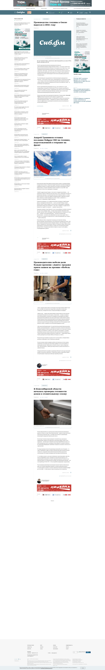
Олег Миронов (44, 365)
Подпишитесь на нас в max (66, 109)
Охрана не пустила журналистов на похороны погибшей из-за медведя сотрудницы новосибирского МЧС (21, 74)
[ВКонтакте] (40, 148)
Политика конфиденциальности (58, 663)
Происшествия (30, 645)
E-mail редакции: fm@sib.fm (76, 661)
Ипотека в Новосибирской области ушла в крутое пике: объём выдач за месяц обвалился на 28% (22, 24)
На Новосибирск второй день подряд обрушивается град (21, 124)
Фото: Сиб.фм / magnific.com (39, 425)
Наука (41, 648)
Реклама (29, 651)
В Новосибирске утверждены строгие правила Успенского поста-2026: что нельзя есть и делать (21, 112)
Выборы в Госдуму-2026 (30, 8)
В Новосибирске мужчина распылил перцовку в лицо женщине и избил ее (21, 135)
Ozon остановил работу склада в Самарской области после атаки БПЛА (21, 157)
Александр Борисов (45, 114)
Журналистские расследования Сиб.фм (60, 8)
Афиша (54, 645)
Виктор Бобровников (45, 480)
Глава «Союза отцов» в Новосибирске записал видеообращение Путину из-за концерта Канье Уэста (21, 145)
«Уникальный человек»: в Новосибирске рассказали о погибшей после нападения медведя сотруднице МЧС (22, 162)
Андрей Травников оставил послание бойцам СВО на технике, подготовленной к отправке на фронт (22, 52)
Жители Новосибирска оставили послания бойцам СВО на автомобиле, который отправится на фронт (22, 96)
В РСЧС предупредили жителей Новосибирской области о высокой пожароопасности (20, 129)
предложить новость (19, 20)
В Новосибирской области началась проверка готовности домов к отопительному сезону (21, 58)
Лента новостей (18, 18)
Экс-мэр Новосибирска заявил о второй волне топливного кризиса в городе (21, 69)
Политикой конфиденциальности (46, 668)
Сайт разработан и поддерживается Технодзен (79, 664)
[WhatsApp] (43, 148)
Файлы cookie (55, 665)
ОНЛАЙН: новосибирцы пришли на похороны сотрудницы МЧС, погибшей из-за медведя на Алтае (22, 173)
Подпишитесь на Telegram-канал (53, 58)
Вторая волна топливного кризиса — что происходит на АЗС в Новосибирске (21, 140)
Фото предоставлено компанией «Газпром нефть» (43, 56)
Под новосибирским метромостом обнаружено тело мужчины (20, 91)
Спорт (67, 648)
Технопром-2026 (17, 8)
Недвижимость (69, 645)
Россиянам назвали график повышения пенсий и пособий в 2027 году (21, 107)
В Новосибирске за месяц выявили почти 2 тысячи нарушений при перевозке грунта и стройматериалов (22, 178)
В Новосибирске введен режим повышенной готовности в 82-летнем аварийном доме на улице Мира (21, 118)
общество (44, 385)
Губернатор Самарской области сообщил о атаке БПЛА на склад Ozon (22, 167)
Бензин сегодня (44, 8)
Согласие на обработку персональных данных (60, 664)
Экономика (55, 648)
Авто (41, 645)
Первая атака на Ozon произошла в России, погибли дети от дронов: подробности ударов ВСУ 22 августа (22, 80)
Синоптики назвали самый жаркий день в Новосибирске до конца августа (22, 64)
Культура (29, 648)
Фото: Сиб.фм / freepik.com (38, 301)
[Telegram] (46, 148)
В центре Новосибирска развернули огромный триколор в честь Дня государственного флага (21, 102)
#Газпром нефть (40, 106)
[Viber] (45, 148)
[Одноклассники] (42, 148)
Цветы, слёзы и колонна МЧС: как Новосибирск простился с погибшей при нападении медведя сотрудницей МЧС (21, 151)
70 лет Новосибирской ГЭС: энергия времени (82, 8)
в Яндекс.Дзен (16, 660)
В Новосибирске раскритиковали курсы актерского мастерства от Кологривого (21, 86)
